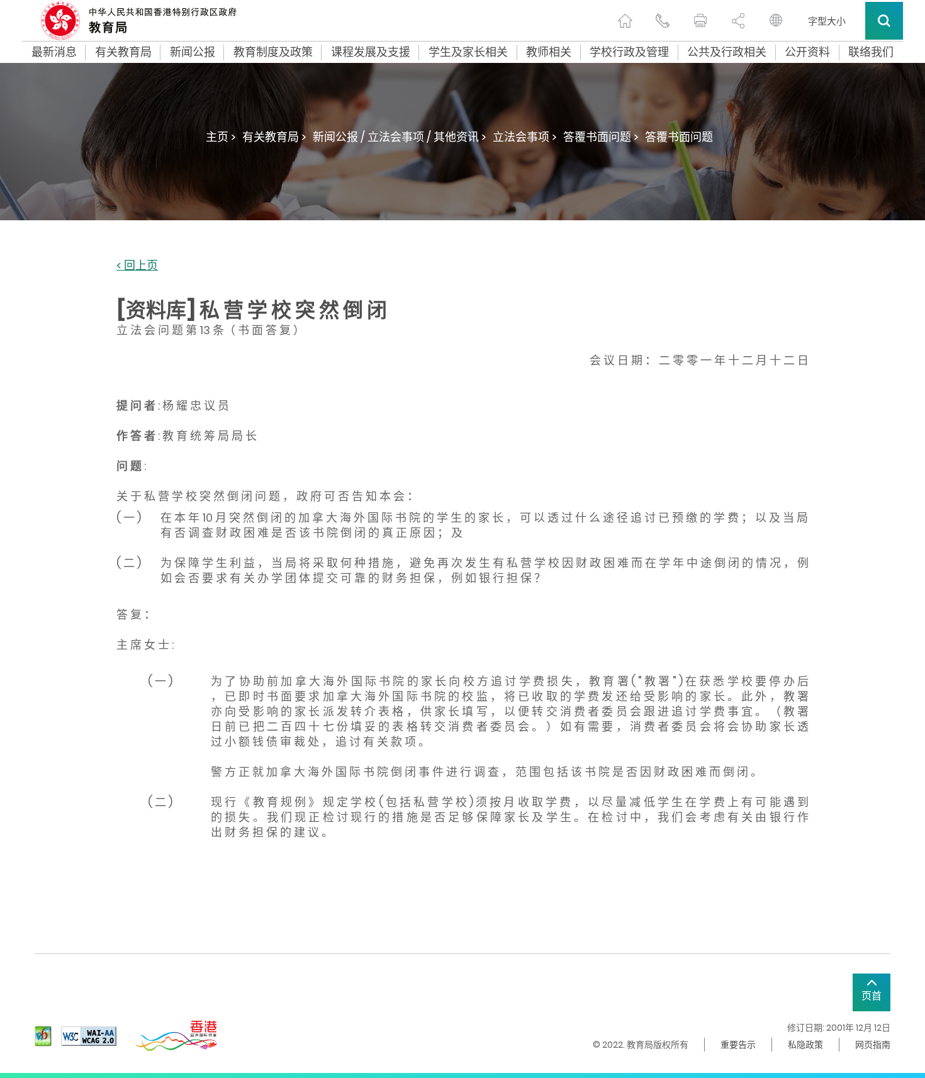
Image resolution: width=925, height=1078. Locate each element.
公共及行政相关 (726, 52)
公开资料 (807, 52)
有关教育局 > (274, 137)
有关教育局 (123, 52)
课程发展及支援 (370, 52)
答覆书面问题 (679, 137)
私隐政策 (805, 1044)
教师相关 (548, 52)
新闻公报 (192, 52)
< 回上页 (137, 266)
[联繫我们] (662, 20)
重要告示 (738, 1044)
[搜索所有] (884, 21)
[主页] (625, 20)
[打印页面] (700, 20)
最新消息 (54, 52)
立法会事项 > (525, 137)
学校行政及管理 (629, 52)
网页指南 (872, 1044)
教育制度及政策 (273, 52)
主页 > (221, 137)
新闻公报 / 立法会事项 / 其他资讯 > (399, 137)
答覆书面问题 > (601, 137)
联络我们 (871, 52)
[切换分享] (738, 20)
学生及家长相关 (468, 52)
